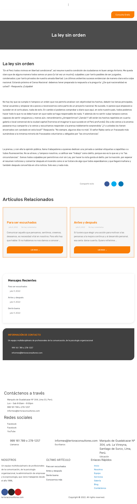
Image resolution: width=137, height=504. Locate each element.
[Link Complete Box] (35, 232)
